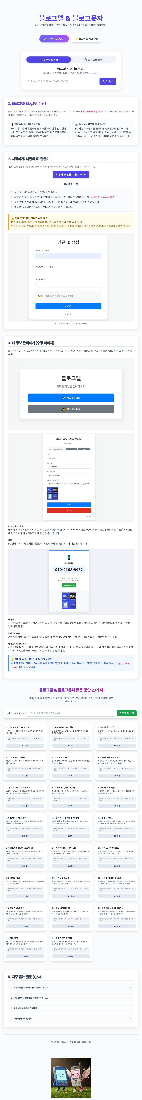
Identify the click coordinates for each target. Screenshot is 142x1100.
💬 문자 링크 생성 (93, 59)
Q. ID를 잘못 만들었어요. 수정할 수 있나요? (29, 997)
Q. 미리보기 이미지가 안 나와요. (24, 1008)
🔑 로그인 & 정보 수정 (86, 38)
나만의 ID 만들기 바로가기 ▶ (71, 174)
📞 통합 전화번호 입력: (15, 713)
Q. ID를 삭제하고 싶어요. (21, 1018)
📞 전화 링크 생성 (49, 59)
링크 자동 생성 (126, 713)
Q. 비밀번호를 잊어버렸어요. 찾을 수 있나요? (30, 987)
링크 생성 (108, 81)
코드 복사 (25, 745)
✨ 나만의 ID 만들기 (54, 38)
